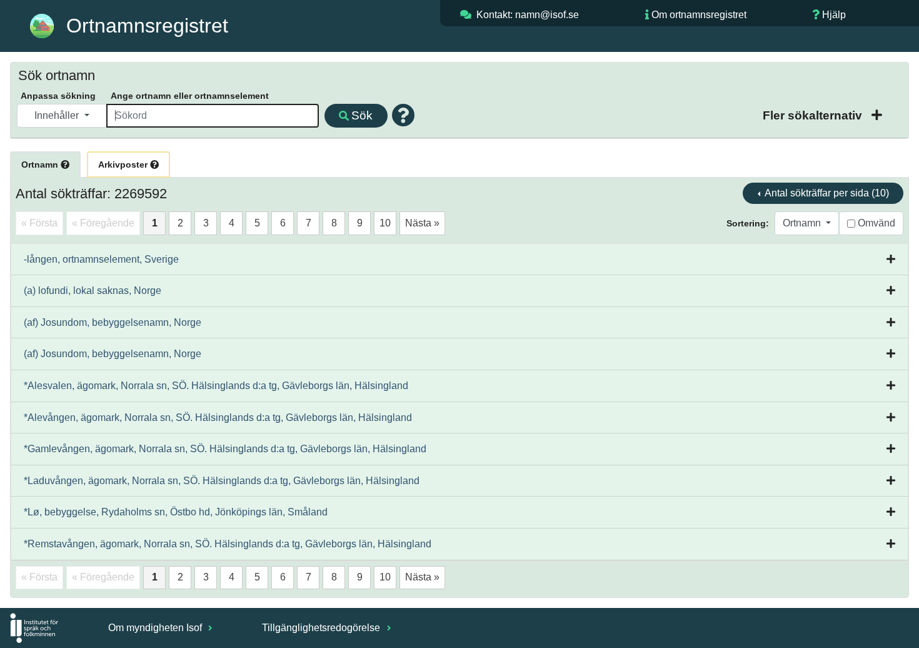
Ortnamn (41, 164)
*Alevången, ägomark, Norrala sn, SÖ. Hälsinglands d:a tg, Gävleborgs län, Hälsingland (218, 417)
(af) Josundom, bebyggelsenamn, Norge (112, 322)
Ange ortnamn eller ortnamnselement (190, 96)
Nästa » (422, 223)
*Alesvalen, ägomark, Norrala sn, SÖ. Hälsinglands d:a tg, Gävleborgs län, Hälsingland (216, 385)
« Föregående (103, 223)
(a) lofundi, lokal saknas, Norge (92, 290)
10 (385, 223)
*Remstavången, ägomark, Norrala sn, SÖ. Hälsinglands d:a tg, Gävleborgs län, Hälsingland (227, 544)
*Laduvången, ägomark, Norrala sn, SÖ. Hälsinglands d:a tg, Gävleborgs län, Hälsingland (221, 480)
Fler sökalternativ (814, 115)
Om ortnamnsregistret (698, 14)
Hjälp (834, 14)
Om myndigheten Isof (156, 627)
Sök (362, 115)
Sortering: (747, 223)
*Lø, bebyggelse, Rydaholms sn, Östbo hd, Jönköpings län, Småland (176, 512)
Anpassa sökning (58, 96)
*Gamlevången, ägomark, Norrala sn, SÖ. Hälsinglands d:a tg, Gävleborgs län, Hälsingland (225, 448)
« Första (39, 223)
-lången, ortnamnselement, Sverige (101, 259)
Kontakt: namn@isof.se (527, 14)
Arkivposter (124, 164)
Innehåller (57, 115)
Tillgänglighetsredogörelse (322, 627)
